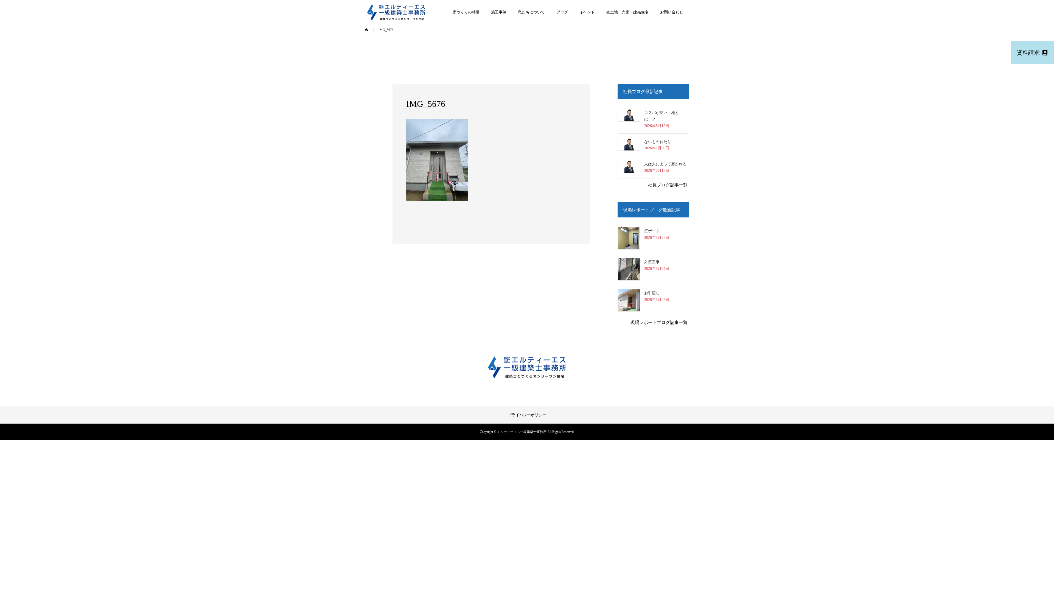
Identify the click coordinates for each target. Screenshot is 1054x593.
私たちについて (531, 12)
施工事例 (498, 12)
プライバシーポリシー (527, 415)
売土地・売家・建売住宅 (627, 12)
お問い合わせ (671, 12)
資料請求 (1029, 52)
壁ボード (652, 231)
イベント (587, 12)
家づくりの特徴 (466, 12)
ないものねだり (657, 142)
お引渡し (652, 293)
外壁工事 (652, 262)
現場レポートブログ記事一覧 (659, 322)
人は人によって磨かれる (665, 164)
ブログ (562, 12)
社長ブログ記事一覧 (668, 185)
